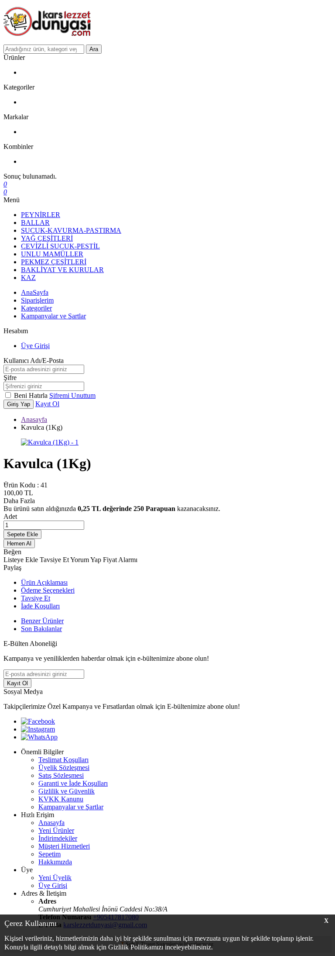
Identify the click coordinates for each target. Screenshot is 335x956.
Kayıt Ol (47, 403)
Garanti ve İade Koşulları (73, 783)
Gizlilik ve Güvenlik (66, 791)
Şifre (10, 377)
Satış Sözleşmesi (61, 775)
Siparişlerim (37, 300)
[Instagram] (38, 729)
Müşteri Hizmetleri (64, 846)
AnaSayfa (34, 292)
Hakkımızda (55, 862)
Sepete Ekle (22, 534)
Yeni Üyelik (55, 877)
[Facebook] (38, 721)
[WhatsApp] (39, 737)
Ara (93, 49)
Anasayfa (34, 419)
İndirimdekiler (57, 838)
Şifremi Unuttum (72, 395)
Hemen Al (19, 543)
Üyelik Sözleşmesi (63, 767)
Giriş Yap (18, 404)
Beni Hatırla (31, 395)
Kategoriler (36, 308)
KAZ (28, 277)
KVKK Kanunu (60, 799)
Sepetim (49, 854)
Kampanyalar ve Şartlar (53, 316)
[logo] (167, 22)
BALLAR (35, 222)
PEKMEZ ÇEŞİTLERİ (53, 262)
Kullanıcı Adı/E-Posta (33, 360)
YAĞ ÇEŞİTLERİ (47, 238)
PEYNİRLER (40, 214)
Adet (10, 516)
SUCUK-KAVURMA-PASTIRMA (71, 230)
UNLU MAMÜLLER (52, 254)
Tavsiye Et (55, 559)
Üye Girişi (35, 345)
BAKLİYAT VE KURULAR (62, 269)
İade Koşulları (40, 606)
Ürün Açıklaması (44, 582)
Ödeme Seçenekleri (48, 590)
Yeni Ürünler (56, 830)
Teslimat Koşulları (63, 759)
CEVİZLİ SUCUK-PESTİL (60, 246)
